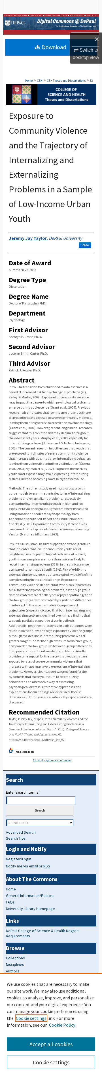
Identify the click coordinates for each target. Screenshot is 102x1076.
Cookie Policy (62, 1025)
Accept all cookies (51, 1044)
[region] (51, 1024)
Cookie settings (31, 1018)
